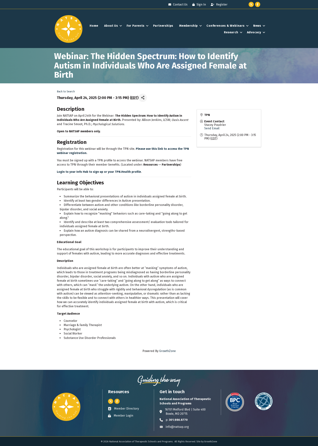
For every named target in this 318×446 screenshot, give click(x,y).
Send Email (211, 128)
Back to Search (66, 91)
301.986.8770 (178, 420)
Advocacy (254, 32)
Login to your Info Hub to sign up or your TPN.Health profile (99, 172)
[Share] (143, 98)
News (257, 25)
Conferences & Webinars (225, 25)
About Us (111, 25)
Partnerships (163, 25)
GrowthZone (167, 351)
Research (231, 32)
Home (94, 25)
